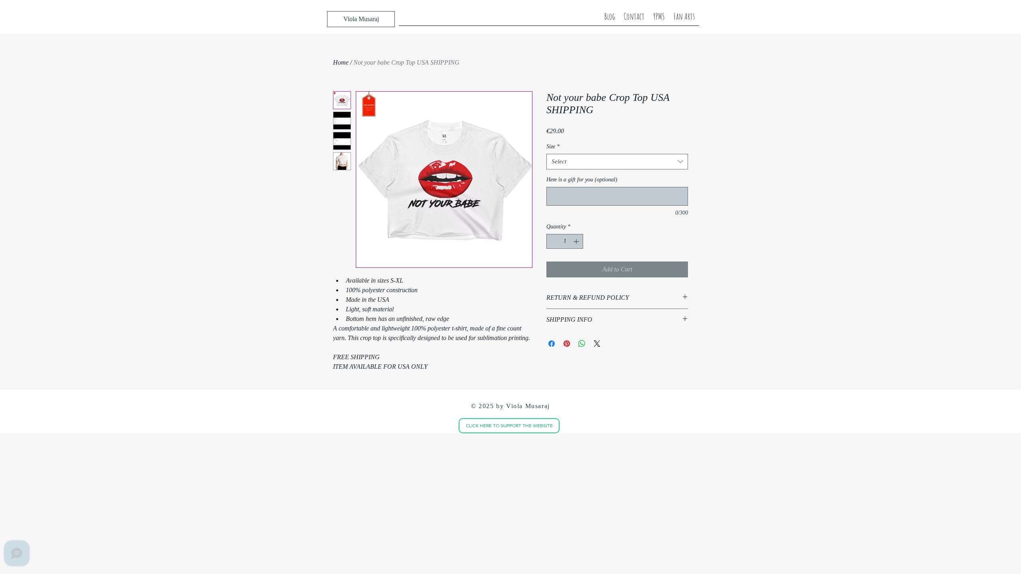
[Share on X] (597, 343)
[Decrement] (553, 241)
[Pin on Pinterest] (567, 343)
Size (553, 146)
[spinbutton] (565, 241)
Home (341, 62)
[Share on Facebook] (551, 343)
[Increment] (577, 241)
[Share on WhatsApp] (582, 343)
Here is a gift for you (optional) (581, 180)
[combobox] (617, 161)
